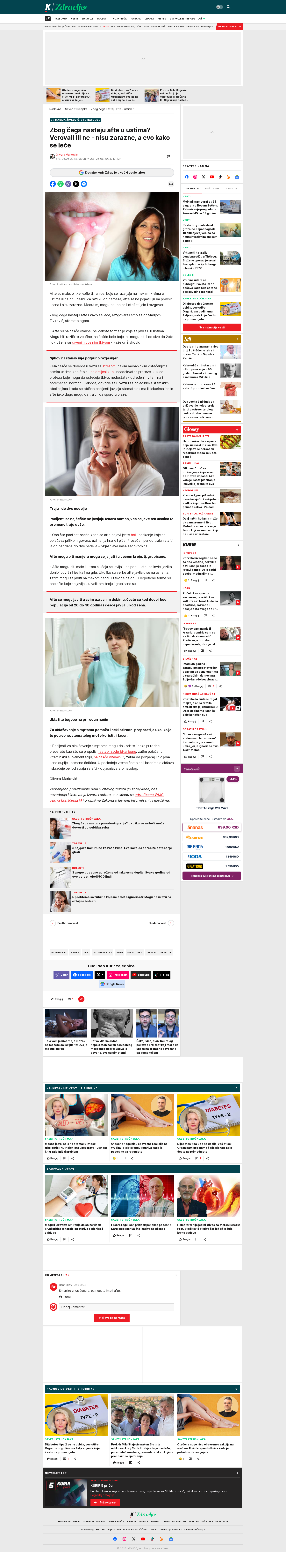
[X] (203, 177)
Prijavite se (108, 1502)
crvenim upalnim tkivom (91, 342)
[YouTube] (212, 177)
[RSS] (228, 177)
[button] (169, 157)
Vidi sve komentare (112, 1317)
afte (119, 952)
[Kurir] (66, 7)
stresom (109, 366)
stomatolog (102, 952)
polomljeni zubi (101, 372)
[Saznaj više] (237, 1473)
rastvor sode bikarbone (117, 751)
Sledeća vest (157, 923)
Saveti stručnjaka (76, 109)
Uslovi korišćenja (194, 1529)
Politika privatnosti (171, 1529)
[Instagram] (195, 177)
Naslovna (55, 109)
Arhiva (153, 1529)
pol (86, 952)
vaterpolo (58, 952)
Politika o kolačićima (135, 1529)
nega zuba (134, 952)
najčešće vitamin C (109, 757)
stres (75, 952)
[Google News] (237, 177)
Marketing (87, 1529)
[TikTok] (220, 177)
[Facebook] (187, 177)
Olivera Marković (67, 154)
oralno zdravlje (159, 952)
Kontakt (100, 1529)
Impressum (114, 1529)
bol (133, 535)
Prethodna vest (67, 923)
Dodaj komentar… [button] (74, 1307)
